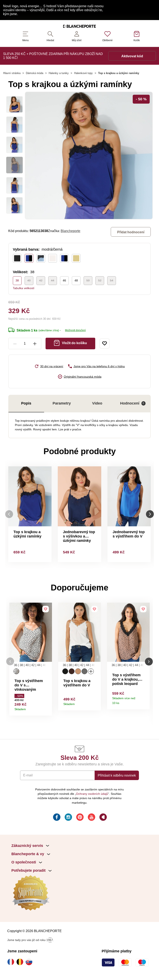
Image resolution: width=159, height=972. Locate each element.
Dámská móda (34, 73)
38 (17, 280)
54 (111, 280)
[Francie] (11, 961)
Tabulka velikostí (23, 288)
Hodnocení (132, 403)
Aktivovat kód (132, 56)
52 (99, 280)
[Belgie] (20, 961)
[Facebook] (56, 817)
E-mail (28, 775)
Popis (26, 403)
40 (29, 280)
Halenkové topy (83, 73)
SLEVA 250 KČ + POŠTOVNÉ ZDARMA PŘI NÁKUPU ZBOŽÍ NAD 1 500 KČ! (53, 56)
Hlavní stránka (11, 73)
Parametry (62, 403)
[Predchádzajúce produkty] (9, 514)
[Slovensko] (30, 961)
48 (76, 280)
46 (64, 280)
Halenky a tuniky (59, 73)
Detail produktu (47, 707)
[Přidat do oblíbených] (104, 343)
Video (97, 403)
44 (52, 280)
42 (40, 280)
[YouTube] (91, 817)
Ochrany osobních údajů (92, 793)
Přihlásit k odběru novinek (117, 775)
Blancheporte (70, 231)
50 (88, 280)
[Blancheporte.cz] (79, 27)
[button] (10, 661)
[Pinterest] (79, 817)
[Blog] (102, 817)
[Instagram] (68, 817)
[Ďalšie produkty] (150, 514)
